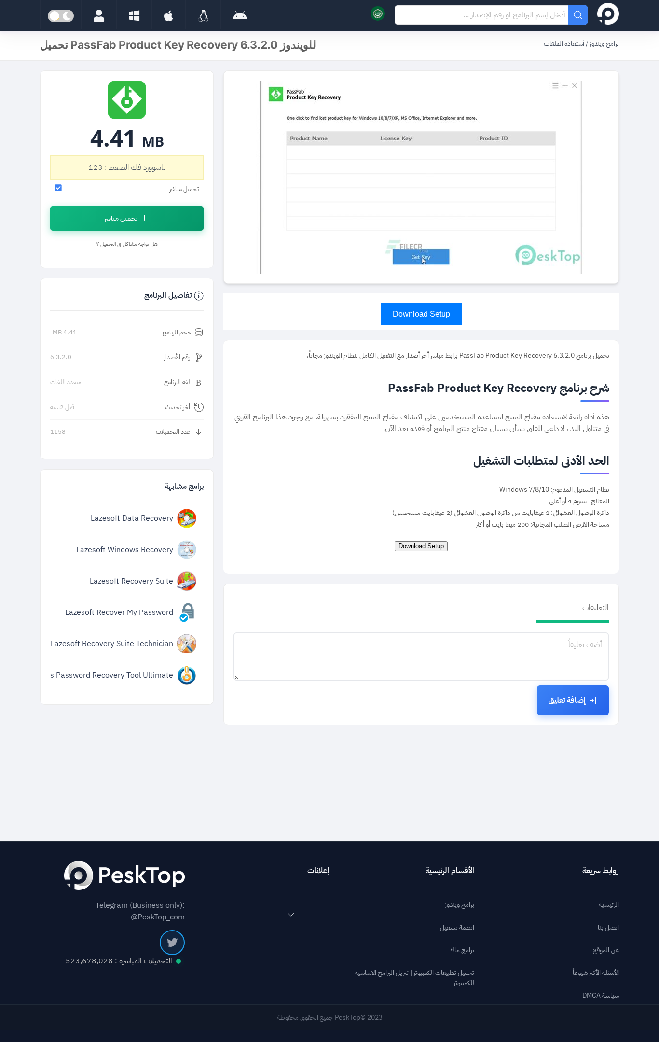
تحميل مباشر (120, 218)
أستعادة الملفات (564, 44)
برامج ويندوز (603, 44)
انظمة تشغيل (457, 927)
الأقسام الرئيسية (450, 870)
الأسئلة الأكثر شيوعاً (596, 973)
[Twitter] (172, 942)
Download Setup (421, 314)
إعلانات (318, 870)
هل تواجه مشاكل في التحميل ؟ (127, 244)
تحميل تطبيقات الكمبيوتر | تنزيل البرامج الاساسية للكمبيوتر (414, 978)
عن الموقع (606, 950)
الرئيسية (609, 905)
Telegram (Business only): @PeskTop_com (140, 911)
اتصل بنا (608, 927)
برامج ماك (461, 950)
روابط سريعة (600, 870)
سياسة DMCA (600, 995)
